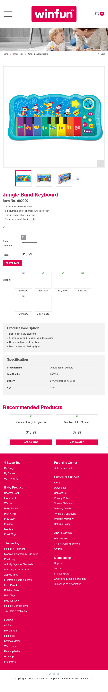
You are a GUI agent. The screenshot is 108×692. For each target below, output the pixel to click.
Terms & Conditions (65, 514)
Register (58, 563)
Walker (8, 503)
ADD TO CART (12, 263)
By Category (11, 478)
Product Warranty (64, 519)
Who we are (61, 538)
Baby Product (13, 487)
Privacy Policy (62, 498)
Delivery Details (63, 508)
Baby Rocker (11, 508)
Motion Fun (10, 631)
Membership (62, 558)
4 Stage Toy (18, 54)
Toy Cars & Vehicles (15, 611)
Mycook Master (12, 641)
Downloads (60, 488)
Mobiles (8, 529)
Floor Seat (10, 498)
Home (5, 54)
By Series (9, 473)
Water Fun (10, 646)
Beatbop (9, 656)
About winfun (63, 533)
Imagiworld (10, 662)
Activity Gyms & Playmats (18, 564)
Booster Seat (11, 493)
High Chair (10, 514)
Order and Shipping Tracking (70, 579)
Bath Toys (9, 595)
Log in (57, 568)
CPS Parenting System (67, 544)
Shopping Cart (62, 574)
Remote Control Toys (16, 606)
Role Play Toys (12, 585)
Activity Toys (11, 575)
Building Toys (11, 590)
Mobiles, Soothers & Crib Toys (21, 554)
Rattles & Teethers (14, 549)
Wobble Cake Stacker (77, 422)
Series (8, 620)
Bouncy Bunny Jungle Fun (31, 422)
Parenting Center (65, 462)
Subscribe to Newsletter (67, 584)
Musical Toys (11, 601)
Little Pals (9, 636)
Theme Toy (11, 543)
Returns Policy (62, 524)
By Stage (9, 468)
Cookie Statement (64, 503)
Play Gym (9, 519)
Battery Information (64, 468)
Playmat (8, 524)
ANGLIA (87, 678)
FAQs (57, 483)
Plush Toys (10, 534)
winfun (8, 625)
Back (103, 54)
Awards (58, 549)
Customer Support (66, 477)
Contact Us (60, 493)
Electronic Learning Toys (18, 580)
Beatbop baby (12, 651)
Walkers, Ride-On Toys (17, 569)
